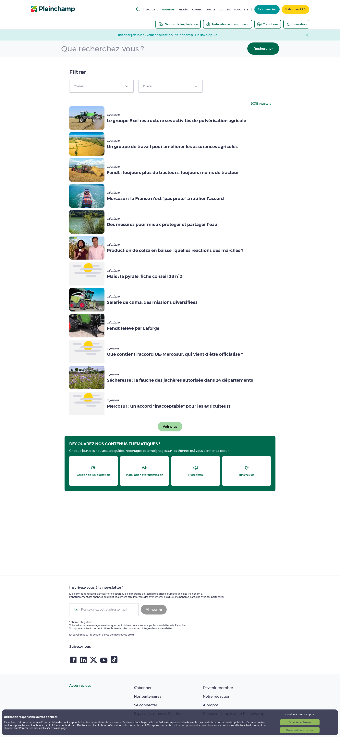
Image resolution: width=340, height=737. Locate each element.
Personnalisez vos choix (299, 730)
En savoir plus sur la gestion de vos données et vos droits (101, 634)
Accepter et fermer (300, 722)
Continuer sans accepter (299, 714)
